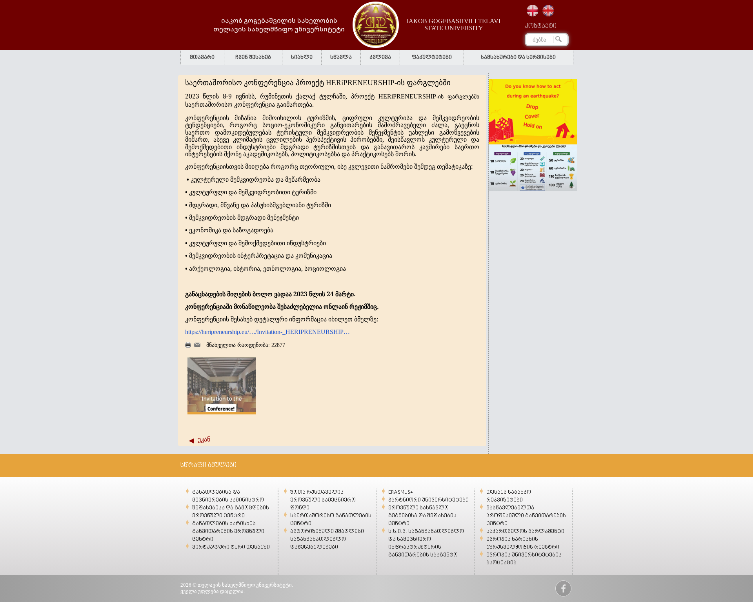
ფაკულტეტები (432, 57)
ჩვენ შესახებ (253, 57)
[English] (548, 10)
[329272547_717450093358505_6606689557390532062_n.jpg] (221, 410)
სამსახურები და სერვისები (518, 57)
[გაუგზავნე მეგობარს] (197, 345)
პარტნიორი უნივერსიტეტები (428, 500)
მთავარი (202, 57)
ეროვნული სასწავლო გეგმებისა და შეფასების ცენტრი (422, 516)
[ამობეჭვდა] (188, 346)
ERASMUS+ (400, 492)
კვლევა (380, 57)
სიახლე (302, 57)
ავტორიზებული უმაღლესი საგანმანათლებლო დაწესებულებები (327, 539)
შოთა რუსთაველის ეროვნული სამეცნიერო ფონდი (323, 500)
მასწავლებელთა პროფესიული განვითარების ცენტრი (526, 516)
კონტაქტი (541, 26)
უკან (204, 439)
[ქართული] (532, 10)
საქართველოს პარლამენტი (525, 531)
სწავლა (341, 57)
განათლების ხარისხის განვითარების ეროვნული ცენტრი (228, 531)
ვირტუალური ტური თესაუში (231, 547)
